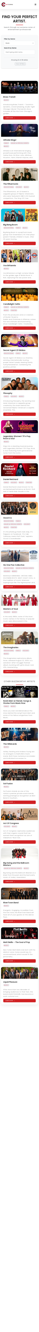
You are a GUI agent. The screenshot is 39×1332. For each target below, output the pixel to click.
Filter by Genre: (9, 39)
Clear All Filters (20, 64)
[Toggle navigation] (35, 4)
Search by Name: (10, 48)
